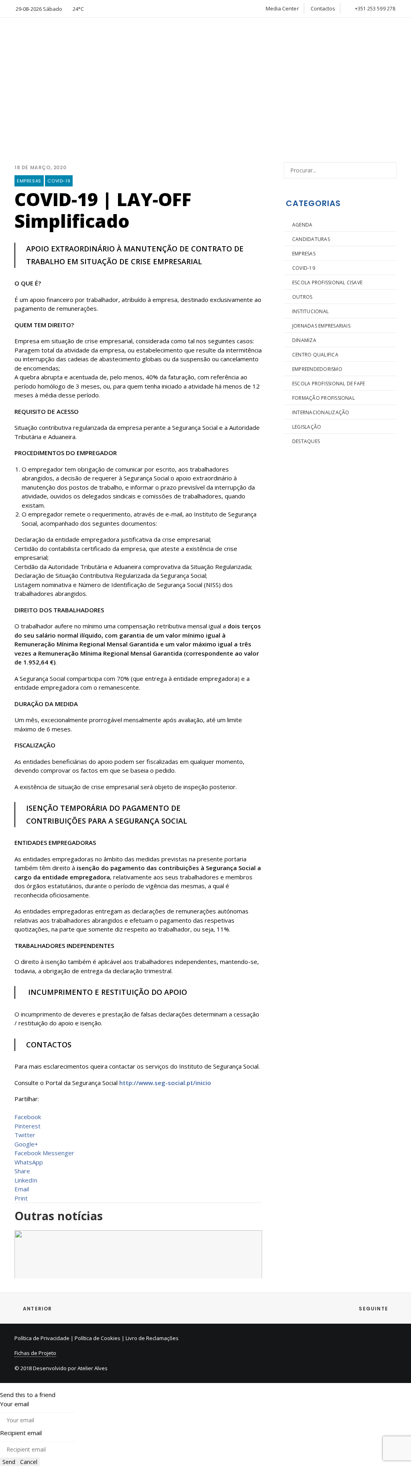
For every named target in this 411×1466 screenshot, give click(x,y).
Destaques (306, 441)
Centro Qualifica (315, 354)
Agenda (302, 224)
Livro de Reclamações (152, 1338)
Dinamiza (304, 340)
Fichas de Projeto (35, 1353)
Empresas (29, 181)
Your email (14, 1404)
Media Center (282, 8)
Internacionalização (321, 412)
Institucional (310, 311)
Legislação (306, 426)
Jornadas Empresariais (321, 325)
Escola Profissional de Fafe (328, 383)
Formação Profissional (323, 398)
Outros (302, 297)
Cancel (28, 1462)
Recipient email (21, 1433)
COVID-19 (58, 181)
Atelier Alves (92, 1368)
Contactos (323, 8)
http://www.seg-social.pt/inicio (165, 1083)
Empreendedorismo (317, 369)
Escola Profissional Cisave (327, 282)
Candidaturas (311, 239)
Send (8, 1462)
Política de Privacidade (41, 1338)
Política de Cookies (97, 1338)
